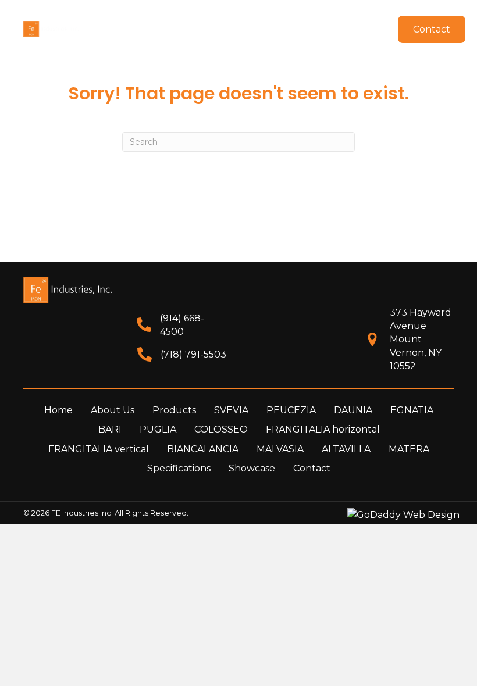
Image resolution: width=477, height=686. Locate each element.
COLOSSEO (221, 429)
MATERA (409, 449)
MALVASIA (280, 449)
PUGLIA (158, 429)
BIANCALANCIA (202, 449)
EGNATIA (411, 410)
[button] (279, 16)
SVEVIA (231, 410)
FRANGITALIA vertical (98, 449)
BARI (110, 429)
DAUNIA (353, 410)
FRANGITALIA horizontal (323, 429)
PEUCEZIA (291, 410)
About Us (112, 410)
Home (58, 410)
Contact (311, 468)
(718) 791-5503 (193, 354)
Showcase (252, 468)
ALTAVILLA (346, 449)
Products (174, 410)
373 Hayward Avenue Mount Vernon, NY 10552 (420, 339)
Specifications (179, 468)
